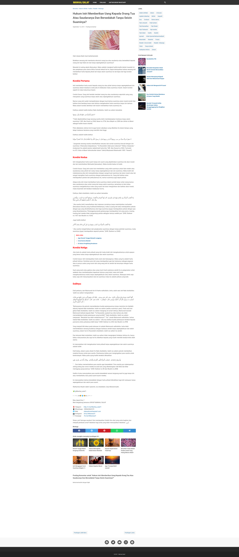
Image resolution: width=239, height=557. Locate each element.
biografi (160, 16)
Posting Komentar (91, 27)
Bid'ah (153, 16)
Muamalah (142, 39)
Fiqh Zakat (142, 33)
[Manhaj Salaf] (81, 2)
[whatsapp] (117, 430)
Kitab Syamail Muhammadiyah (155, 36)
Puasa (157, 39)
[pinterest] (104, 430)
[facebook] (79, 430)
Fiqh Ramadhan (144, 26)
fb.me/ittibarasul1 (90, 416)
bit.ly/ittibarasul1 (89, 414)
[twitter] (91, 430)
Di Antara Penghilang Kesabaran (87, 243)
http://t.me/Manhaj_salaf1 (92, 407)
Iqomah (141, 36)
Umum (154, 49)
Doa (140, 19)
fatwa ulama (155, 19)
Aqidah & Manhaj (144, 16)
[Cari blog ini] (165, 2)
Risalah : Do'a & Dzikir (145, 43)
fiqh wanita (153, 29)
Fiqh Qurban (153, 23)
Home (95, 2)
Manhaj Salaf (121, 554)
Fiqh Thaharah (143, 29)
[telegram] (129, 430)
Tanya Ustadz (149, 46)
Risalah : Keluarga (159, 43)
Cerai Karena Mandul (84, 241)
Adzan (152, 13)
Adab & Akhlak (143, 13)
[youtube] (119, 542)
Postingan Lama (129, 532)
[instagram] (126, 542)
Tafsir (141, 46)
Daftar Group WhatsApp (117, 2)
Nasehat (150, 39)
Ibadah (156, 33)
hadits (150, 33)
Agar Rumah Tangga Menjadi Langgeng (89, 238)
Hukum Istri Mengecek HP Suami (156, 85)
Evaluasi (103, 2)
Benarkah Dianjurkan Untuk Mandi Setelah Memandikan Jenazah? (155, 69)
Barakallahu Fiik (151, 59)
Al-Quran (159, 13)
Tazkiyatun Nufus (144, 49)
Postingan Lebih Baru (80, 532)
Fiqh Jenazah (143, 23)
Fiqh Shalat (154, 26)
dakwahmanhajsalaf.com (92, 411)
